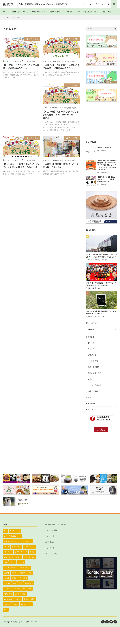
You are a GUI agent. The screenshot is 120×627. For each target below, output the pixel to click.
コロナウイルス (29, 547)
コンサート (8, 552)
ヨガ (5, 562)
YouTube (91, 403)
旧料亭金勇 (29, 583)
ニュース (100, 288)
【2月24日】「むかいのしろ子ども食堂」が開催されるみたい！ (21, 66)
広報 (20, 583)
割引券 (14, 578)
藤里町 (26, 599)
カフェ (6, 547)
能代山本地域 (8, 599)
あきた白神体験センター (12, 536)
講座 (32, 599)
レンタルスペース (10, 568)
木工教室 (16, 589)
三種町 (6, 573)
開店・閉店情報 (102, 259)
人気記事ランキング (39, 12)
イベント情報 (33, 39)
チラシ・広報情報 (94, 385)
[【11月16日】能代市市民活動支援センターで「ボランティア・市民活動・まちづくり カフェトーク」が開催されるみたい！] (91, 164)
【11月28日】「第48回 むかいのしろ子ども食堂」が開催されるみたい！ (21, 165)
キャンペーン (16, 547)
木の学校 (7, 589)
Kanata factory (15, 531)
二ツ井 (14, 573)
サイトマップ (49, 548)
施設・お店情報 (93, 367)
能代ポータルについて (20, 12)
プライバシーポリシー (52, 554)
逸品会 (15, 604)
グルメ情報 (101, 316)
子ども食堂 (23, 578)
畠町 (29, 589)
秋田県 (17, 594)
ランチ (12, 562)
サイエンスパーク (21, 552)
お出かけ (91, 379)
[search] (115, 29)
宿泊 (14, 583)
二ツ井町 (22, 573)
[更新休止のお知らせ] (91, 152)
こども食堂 (27, 61)
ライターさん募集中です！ (88, 12)
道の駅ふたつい (26, 604)
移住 (23, 594)
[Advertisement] (21, 103)
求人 (89, 397)
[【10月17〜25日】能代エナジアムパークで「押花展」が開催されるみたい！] (91, 181)
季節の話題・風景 (94, 373)
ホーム (5, 12)
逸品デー (7, 604)
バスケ (18, 557)
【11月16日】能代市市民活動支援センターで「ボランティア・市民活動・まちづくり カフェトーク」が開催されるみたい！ (106, 164)
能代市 (34, 61)
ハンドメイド (8, 557)
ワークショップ (24, 568)
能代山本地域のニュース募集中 (56, 524)
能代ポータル (17, 622)
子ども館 (7, 583)
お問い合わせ (106, 12)
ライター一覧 (49, 536)
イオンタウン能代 (10, 541)
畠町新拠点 (8, 594)
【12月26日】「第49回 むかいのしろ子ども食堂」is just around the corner (61, 114)
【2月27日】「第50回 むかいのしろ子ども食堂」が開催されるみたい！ (61, 66)
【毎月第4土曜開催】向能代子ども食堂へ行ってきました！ (61, 165)
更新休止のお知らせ (104, 147)
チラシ (32, 552)
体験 (29, 573)
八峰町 (6, 578)
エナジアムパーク (25, 541)
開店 (5, 610)
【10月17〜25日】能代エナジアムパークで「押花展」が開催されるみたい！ (107, 179)
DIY (5, 531)
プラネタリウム (29, 557)
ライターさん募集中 (52, 530)
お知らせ (91, 343)
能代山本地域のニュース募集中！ (62, 12)
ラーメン (21, 562)
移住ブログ (92, 409)
